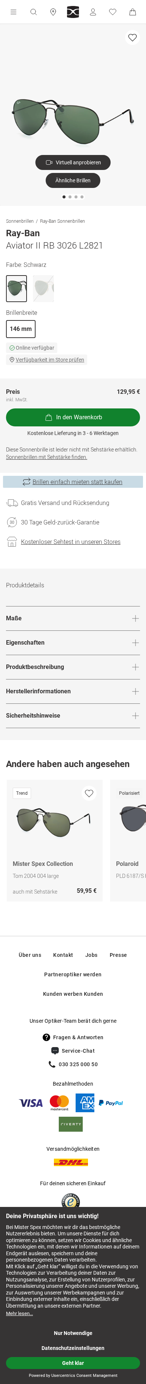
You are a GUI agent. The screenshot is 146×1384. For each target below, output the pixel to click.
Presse (118, 955)
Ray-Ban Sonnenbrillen (62, 221)
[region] (73, 842)
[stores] (53, 11)
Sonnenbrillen (20, 221)
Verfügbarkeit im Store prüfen (50, 360)
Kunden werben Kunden (73, 994)
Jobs (91, 955)
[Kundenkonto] (92, 11)
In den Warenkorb (79, 417)
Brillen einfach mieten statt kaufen (77, 482)
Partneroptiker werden (73, 974)
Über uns (30, 955)
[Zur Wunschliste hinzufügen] (132, 37)
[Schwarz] (16, 288)
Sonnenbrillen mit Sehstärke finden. (46, 456)
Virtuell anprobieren (78, 162)
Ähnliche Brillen (73, 180)
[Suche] (33, 12)
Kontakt (63, 955)
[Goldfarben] (43, 288)
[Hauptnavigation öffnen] (13, 12)
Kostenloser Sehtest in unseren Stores (71, 542)
